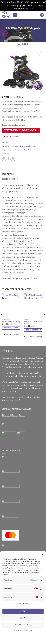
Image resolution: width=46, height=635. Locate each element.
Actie (27, 33)
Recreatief (27, 146)
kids (12, 150)
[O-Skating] (6, 15)
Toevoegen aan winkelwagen (20, 130)
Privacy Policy (27, 630)
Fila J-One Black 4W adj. (11, 322)
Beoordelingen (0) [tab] (10, 179)
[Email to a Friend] (13, 159)
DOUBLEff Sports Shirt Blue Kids (33, 322)
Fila (21, 146)
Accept (23, 611)
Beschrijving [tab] (7, 174)
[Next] (44, 319)
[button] (42, 554)
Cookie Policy (17, 630)
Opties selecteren (11, 328)
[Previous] (1, 319)
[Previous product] (25, 37)
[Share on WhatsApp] (4, 159)
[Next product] (21, 37)
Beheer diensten (22, 603)
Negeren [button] (29, 8)
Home (19, 33)
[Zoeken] (42, 15)
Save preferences (23, 625)
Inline (8, 150)
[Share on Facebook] (9, 159)
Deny (23, 618)
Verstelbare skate (21, 150)
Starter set (16, 146)
